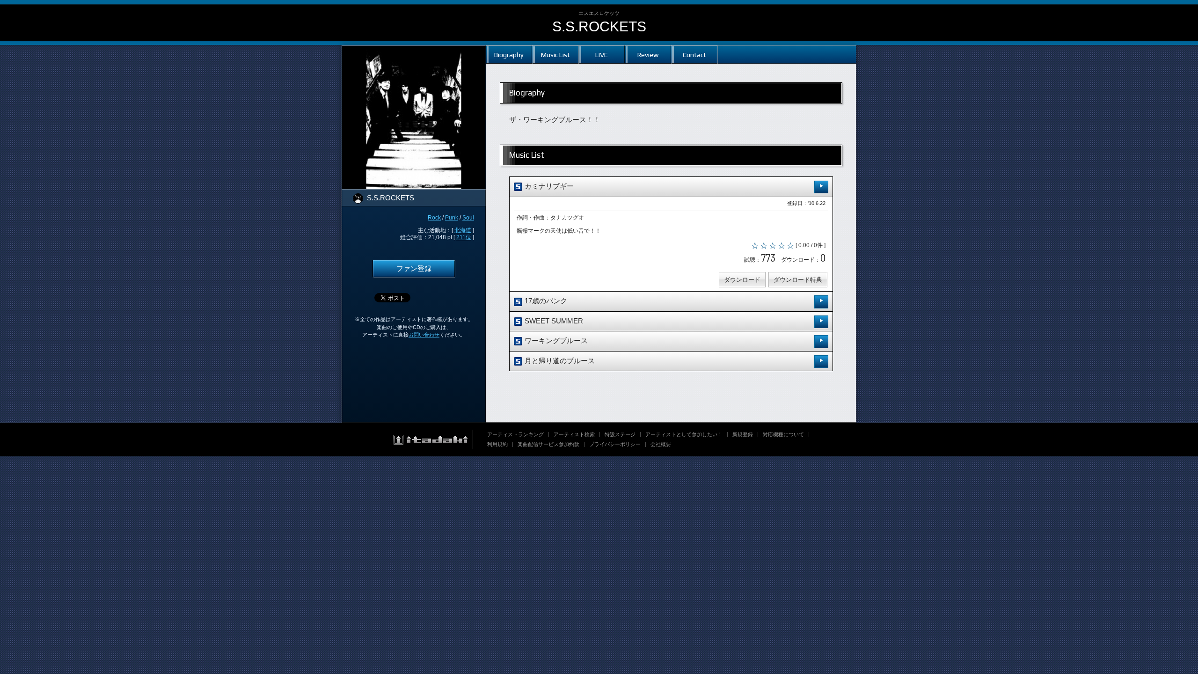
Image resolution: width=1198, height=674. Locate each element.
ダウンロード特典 (798, 279)
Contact (694, 55)
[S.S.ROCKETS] (413, 51)
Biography (509, 55)
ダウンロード (742, 279)
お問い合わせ (424, 334)
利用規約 (497, 444)
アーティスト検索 (574, 434)
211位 (463, 237)
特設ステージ (620, 434)
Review (647, 55)
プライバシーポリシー (615, 444)
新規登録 (742, 434)
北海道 (462, 230)
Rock (434, 217)
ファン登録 (413, 268)
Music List (555, 55)
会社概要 (660, 444)
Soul (468, 217)
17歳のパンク (545, 301)
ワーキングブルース (555, 340)
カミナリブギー (548, 186)
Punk (451, 217)
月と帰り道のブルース (559, 361)
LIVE (601, 55)
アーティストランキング (515, 434)
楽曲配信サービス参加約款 (548, 444)
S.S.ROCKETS (599, 26)
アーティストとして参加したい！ (684, 434)
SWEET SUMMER (553, 321)
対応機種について (783, 434)
